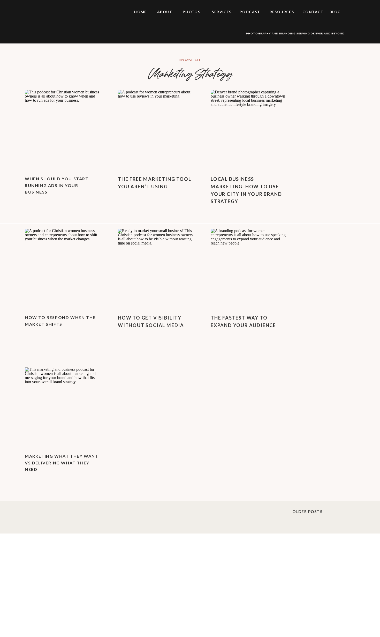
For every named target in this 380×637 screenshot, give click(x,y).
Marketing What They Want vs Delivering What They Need (61, 463)
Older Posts (307, 511)
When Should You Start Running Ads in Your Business (57, 185)
